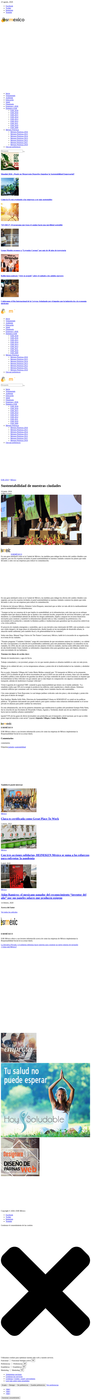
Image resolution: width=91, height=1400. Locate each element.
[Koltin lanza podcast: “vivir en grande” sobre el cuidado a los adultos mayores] (10, 271)
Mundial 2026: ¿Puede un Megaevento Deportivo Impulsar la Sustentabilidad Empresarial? (37, 174)
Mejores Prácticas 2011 (19, 143)
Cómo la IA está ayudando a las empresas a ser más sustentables (26, 200)
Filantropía (10, 104)
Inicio (8, 93)
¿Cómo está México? (9, 947)
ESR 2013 (14, 119)
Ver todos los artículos (9, 912)
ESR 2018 (14, 111)
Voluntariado (10, 96)
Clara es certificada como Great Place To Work (30, 818)
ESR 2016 (14, 113)
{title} (8, 1389)
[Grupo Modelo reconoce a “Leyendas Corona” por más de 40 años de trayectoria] (10, 246)
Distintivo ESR (11, 108)
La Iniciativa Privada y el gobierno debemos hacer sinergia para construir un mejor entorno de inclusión (39, 945)
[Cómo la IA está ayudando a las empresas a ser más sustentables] (10, 195)
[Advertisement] (45, 40)
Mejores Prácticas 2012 (19, 140)
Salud (8, 102)
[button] (45, 1291)
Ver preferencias (22, 1385)
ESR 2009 (14, 128)
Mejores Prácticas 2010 (19, 145)
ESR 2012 (14, 121)
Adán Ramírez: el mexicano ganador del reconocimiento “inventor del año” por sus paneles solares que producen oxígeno (43, 896)
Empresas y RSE (12, 106)
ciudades (11, 747)
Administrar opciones (14, 1374)
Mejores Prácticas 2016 (19, 132)
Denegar (12, 1385)
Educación (10, 100)
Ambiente (9, 98)
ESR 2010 (14, 125)
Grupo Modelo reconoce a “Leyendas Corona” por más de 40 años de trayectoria (33, 250)
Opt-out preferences (13, 147)
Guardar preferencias (38, 1385)
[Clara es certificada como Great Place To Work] (18, 811)
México (13, 480)
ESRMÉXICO (16, 554)
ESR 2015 (14, 115)
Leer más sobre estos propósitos (17, 1381)
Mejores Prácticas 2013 (19, 138)
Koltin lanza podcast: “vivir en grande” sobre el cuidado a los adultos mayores (32, 276)
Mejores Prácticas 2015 (19, 134)
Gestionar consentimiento (10, 1398)
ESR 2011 (14, 123)
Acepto (4, 1385)
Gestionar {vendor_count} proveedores (20, 1379)
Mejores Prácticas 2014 (19, 136)
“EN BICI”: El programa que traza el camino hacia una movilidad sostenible (32, 225)
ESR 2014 (14, 117)
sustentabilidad (20, 747)
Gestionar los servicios (14, 1377)
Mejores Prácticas (12, 130)
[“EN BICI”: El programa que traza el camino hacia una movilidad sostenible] (10, 220)
